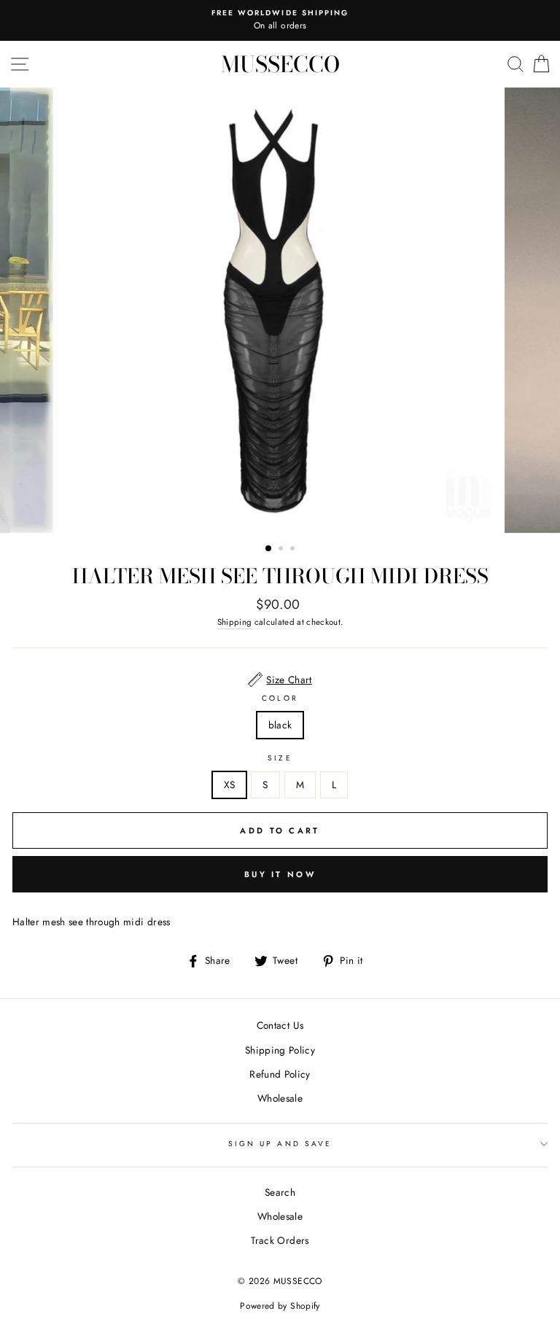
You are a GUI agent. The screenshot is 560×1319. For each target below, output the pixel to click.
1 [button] (269, 549)
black (280, 724)
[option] (280, 20)
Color (280, 698)
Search (280, 1192)
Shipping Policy (280, 1050)
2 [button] (282, 549)
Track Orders (279, 1240)
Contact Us (280, 1025)
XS (230, 784)
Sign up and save (280, 1143)
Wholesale (280, 1098)
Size (280, 757)
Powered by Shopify (279, 1305)
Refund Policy (279, 1074)
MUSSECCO (280, 64)
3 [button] (294, 549)
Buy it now (280, 874)
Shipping (234, 622)
